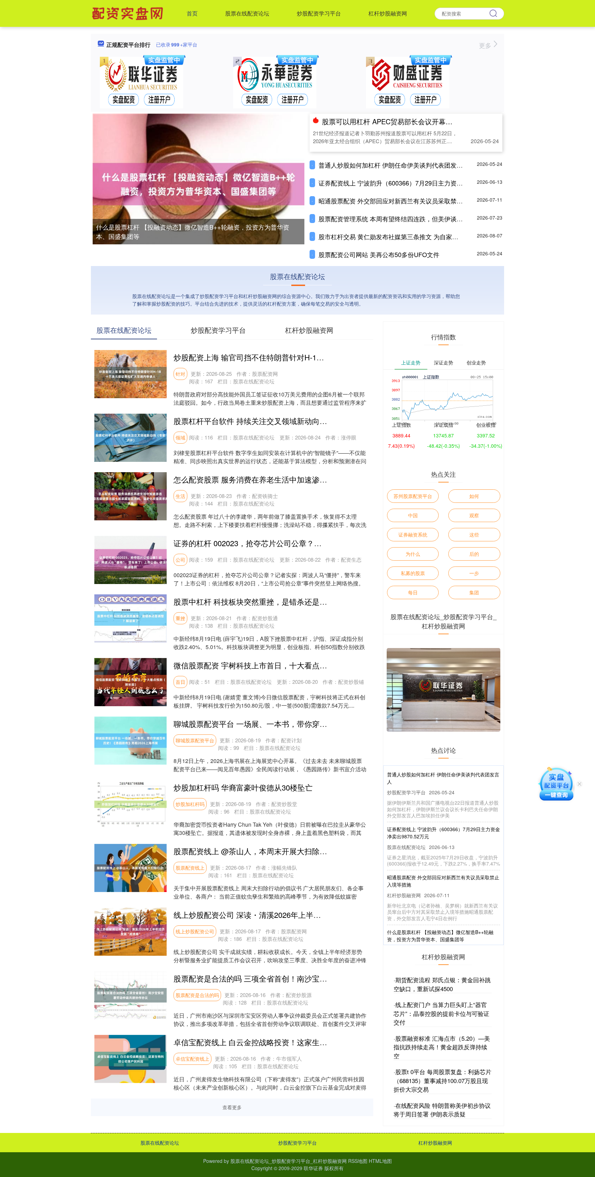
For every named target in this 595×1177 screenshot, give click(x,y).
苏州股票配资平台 (413, 495)
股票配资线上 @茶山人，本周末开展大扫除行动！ (258, 851)
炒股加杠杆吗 (190, 803)
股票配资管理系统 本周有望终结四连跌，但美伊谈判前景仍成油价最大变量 (422, 218)
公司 (180, 559)
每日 (413, 592)
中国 (413, 515)
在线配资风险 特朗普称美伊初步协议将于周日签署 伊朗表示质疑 (442, 1109)
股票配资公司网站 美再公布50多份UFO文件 (379, 254)
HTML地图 (380, 1160)
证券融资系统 (412, 534)
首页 (192, 13)
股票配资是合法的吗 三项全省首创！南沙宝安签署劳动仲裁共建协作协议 (296, 978)
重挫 (180, 618)
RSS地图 (357, 1160)
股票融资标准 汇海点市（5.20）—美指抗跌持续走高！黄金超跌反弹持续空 (442, 1047)
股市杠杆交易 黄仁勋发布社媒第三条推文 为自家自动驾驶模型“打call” (414, 236)
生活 (180, 495)
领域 (180, 437)
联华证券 (313, 1168)
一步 (474, 573)
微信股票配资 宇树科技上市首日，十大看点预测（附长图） (273, 665)
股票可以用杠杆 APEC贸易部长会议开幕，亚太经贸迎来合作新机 (421, 121)
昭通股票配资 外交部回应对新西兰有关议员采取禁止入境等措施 (406, 200)
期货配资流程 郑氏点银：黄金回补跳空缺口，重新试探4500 (442, 984)
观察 (474, 515)
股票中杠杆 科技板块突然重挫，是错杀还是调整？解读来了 (273, 601)
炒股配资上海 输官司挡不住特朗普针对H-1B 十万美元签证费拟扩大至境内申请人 (309, 357)
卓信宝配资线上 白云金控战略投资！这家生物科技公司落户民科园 (284, 1042)
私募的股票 (413, 573)
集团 (474, 592)
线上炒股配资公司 (195, 931)
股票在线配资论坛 (247, 13)
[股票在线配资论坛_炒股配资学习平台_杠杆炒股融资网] (128, 12)
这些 (474, 534)
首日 (180, 681)
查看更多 (232, 1107)
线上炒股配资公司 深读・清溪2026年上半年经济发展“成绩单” (276, 914)
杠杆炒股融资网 (387, 13)
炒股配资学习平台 (319, 13)
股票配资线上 (190, 867)
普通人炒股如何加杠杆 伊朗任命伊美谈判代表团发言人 (394, 164)
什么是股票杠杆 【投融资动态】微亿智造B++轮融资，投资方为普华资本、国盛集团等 (192, 231)
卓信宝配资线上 (192, 1058)
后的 (474, 553)
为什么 (413, 553)
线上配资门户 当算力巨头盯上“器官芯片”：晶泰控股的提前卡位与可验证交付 (441, 1013)
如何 (474, 495)
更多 (486, 45)
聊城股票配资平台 (195, 740)
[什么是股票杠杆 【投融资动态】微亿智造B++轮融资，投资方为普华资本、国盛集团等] (198, 183)
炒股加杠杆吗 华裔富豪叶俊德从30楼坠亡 (243, 787)
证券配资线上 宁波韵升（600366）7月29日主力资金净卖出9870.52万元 (417, 182)
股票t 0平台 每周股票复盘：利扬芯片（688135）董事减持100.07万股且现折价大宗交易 (442, 1080)
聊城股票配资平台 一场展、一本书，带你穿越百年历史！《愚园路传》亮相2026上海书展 (323, 723)
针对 (180, 373)
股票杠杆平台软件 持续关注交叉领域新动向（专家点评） (269, 420)
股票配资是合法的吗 (197, 995)
